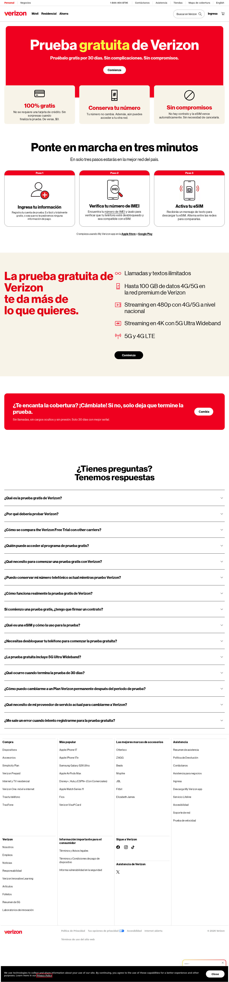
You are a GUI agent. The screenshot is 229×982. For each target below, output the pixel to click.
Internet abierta (153, 930)
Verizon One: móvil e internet (18, 789)
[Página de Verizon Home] (15, 13)
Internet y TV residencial (16, 781)
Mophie (120, 773)
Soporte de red (181, 812)
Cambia (204, 411)
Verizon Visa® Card (70, 804)
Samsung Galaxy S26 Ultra (74, 765)
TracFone (8, 804)
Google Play (145, 233)
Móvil (35, 13)
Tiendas (178, 2)
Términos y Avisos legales (73, 850)
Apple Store (128, 233)
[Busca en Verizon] (189, 14)
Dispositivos (10, 749)
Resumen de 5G (11, 902)
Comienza (114, 70)
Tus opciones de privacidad (103, 930)
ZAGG (119, 757)
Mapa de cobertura (199, 2)
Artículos (8, 886)
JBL (118, 781)
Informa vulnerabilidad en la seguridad (80, 869)
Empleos (8, 854)
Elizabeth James (125, 796)
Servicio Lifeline (182, 796)
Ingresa (177, 781)
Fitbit (119, 789)
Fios (61, 796)
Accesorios (9, 757)
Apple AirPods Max (70, 773)
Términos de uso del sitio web (78, 939)
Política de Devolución (185, 757)
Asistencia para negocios (187, 773)
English (220, 2)
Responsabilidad (12, 870)
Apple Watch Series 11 (71, 789)
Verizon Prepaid (12, 773)
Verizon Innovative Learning (18, 878)
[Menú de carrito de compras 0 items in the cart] (223, 14)
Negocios (25, 2)
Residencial (49, 13)
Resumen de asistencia (186, 749)
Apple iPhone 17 (68, 749)
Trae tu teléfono (11, 796)
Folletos (7, 894)
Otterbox (121, 749)
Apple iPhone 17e (68, 757)
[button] (204, 963)
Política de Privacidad (73, 930)
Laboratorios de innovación (18, 909)
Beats (119, 765)
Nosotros (8, 847)
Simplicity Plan (11, 765)
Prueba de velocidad (184, 820)
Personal (9, 2)
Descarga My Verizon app (187, 789)
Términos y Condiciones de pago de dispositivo (79, 860)
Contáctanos (142, 2)
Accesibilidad (181, 804)
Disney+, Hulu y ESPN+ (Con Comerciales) (83, 781)
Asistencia (161, 2)
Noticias (7, 862)
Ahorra (63, 13)
